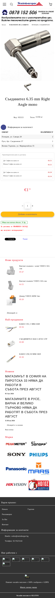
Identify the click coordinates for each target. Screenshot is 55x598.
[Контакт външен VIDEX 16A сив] (11, 285)
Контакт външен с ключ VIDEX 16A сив (34, 267)
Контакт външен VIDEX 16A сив (33, 281)
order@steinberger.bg (19, 536)
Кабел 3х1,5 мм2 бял (29, 324)
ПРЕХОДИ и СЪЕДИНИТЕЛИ (41, 24)
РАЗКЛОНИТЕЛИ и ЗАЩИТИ (18, 24)
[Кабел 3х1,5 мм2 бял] (11, 329)
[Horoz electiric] (38, 485)
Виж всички (9, 430)
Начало (4, 24)
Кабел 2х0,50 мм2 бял (30, 354)
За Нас (4, 519)
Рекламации (7, 514)
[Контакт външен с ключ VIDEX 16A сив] (11, 270)
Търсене (31, 509)
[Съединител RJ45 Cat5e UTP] (11, 344)
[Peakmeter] (16, 444)
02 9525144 (17, 541)
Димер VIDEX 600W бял (29, 296)
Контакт (5, 525)
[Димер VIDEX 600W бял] (11, 300)
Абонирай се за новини (15, 425)
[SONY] (16, 455)
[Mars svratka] (38, 469)
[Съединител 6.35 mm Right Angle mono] (27, 80)
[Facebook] (5, 546)
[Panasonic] (16, 469)
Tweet (25, 239)
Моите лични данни (28, 587)
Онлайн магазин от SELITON (27, 595)
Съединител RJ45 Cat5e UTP (33, 339)
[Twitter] (10, 546)
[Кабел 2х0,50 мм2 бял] (11, 359)
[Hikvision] (16, 485)
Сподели (11, 239)
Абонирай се (12, 313)
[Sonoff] (38, 444)
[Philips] (38, 455)
